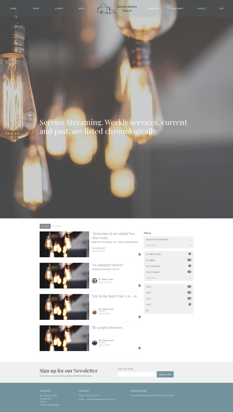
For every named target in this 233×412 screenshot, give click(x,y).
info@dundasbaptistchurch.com (101, 399)
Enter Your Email (125, 368)
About (36, 8)
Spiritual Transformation (157, 239)
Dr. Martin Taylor (168, 254)
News (81, 8)
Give (221, 8)
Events (59, 8)
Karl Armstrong (168, 266)
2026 (168, 286)
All (147, 310)
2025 (168, 292)
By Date (45, 226)
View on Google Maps (49, 404)
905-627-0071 (93, 395)
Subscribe (165, 374)
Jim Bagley (168, 260)
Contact (201, 8)
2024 (168, 298)
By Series (57, 226)
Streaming (177, 8)
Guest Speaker (168, 271)
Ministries (153, 8)
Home (14, 8)
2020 (168, 304)
